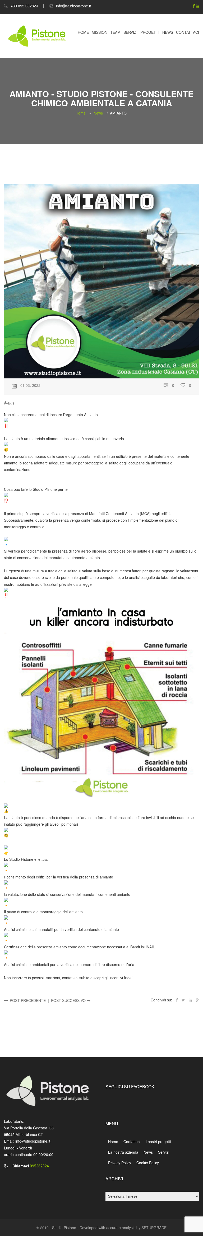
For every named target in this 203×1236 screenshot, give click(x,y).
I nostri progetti (158, 1141)
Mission (99, 32)
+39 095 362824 (24, 5)
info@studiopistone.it (73, 5)
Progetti (149, 32)
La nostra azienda (123, 1152)
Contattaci (187, 32)
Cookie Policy (147, 1162)
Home (83, 32)
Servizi (130, 32)
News (167, 32)
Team (115, 32)
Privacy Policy (119, 1162)
